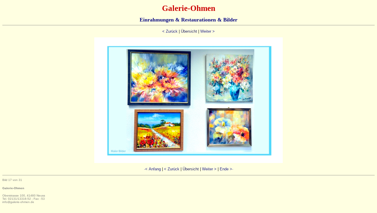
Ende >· (226, 169)
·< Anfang (152, 169)
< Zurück (170, 31)
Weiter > (207, 31)
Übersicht (189, 31)
